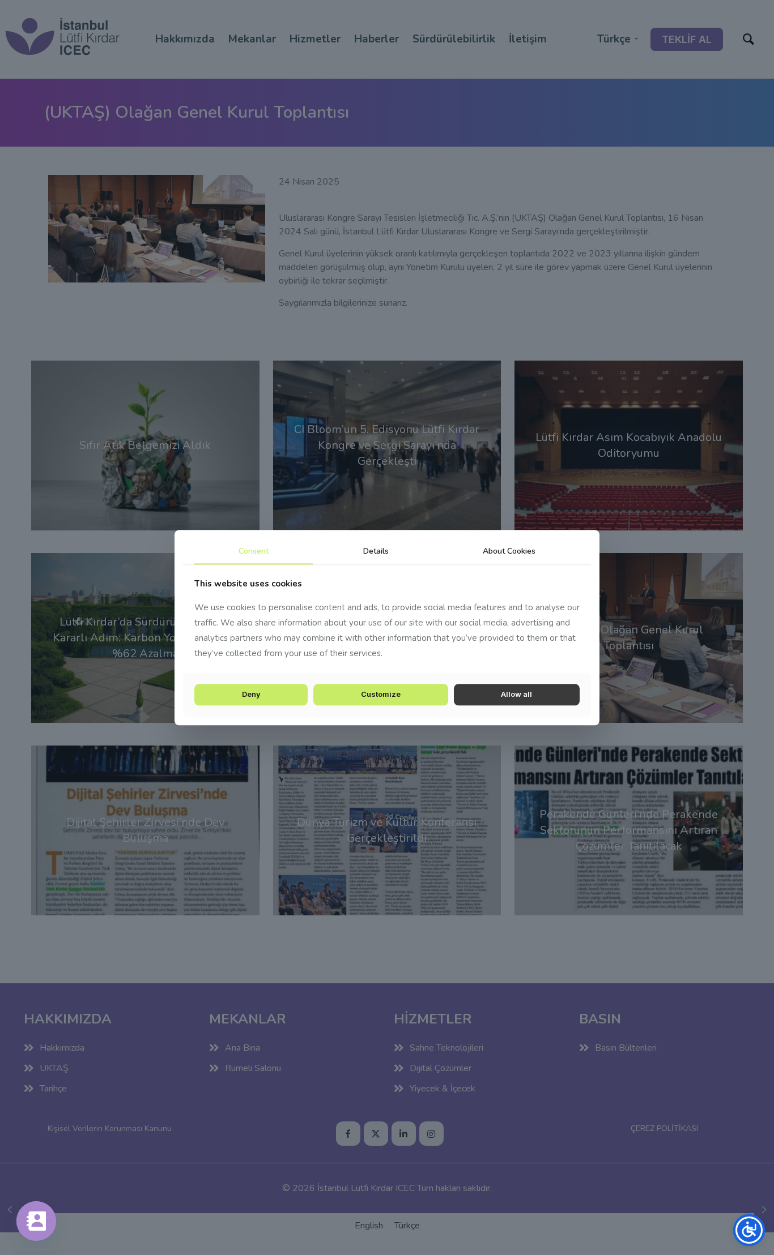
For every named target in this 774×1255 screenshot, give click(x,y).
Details (376, 551)
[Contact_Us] (36, 1221)
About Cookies (509, 551)
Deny (251, 694)
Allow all (516, 694)
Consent (254, 551)
